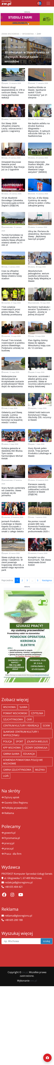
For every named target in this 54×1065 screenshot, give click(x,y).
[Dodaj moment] (47, 1058)
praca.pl (9, 848)
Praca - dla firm (12, 853)
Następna (47, 580)
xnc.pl (33, 980)
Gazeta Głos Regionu (16, 802)
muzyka (40, 769)
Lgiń (6, 776)
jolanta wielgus (37, 741)
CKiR (29, 719)
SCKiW (46, 725)
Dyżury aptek (11, 797)
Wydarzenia (28, 34)
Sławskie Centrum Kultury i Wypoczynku (21, 733)
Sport (19, 741)
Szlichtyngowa (13, 719)
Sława (23, 707)
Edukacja (29, 753)
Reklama (9, 813)
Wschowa (9, 707)
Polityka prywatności (16, 807)
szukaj (46, 941)
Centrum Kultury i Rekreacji (21, 725)
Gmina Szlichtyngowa (17, 769)
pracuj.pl (9, 843)
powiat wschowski (15, 713)
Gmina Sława (11, 753)
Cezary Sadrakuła (36, 747)
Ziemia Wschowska (10, 34)
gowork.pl (9, 832)
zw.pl (25, 972)
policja (7, 741)
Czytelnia (37, 713)
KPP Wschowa (12, 747)
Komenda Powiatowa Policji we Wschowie (23, 761)
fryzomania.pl (12, 838)
